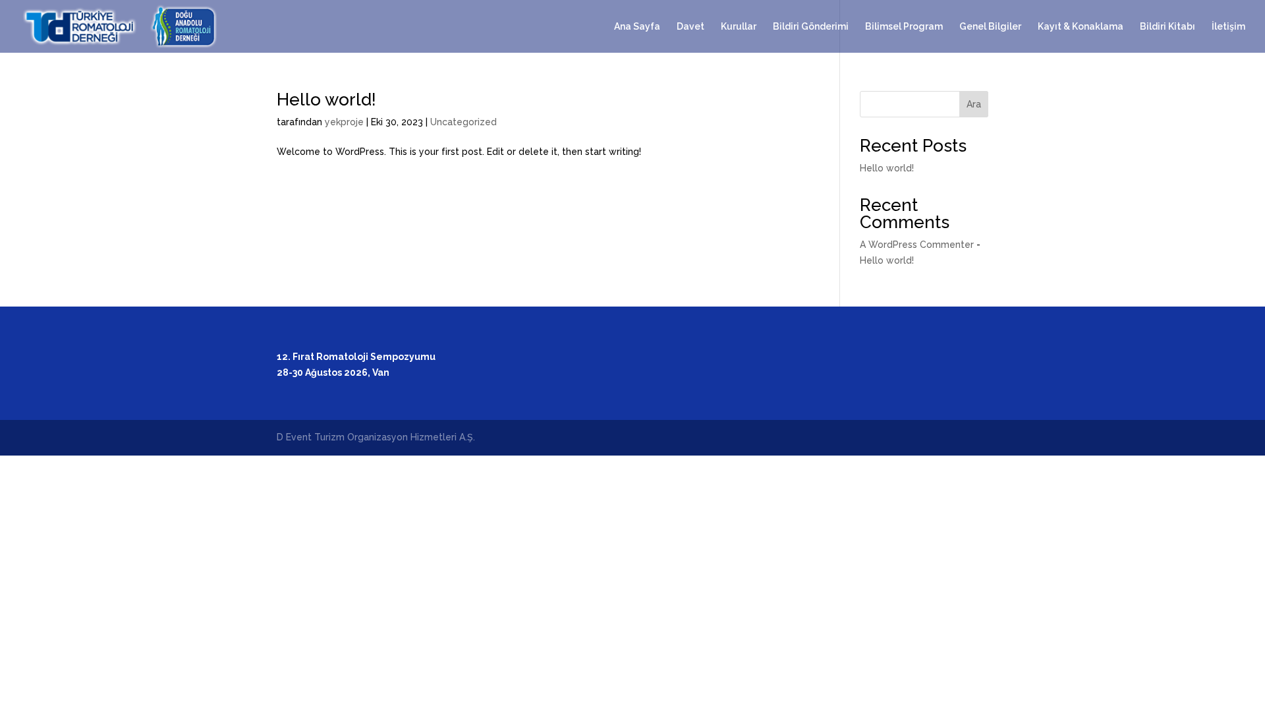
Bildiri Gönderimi (811, 27)
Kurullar (738, 27)
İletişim (1228, 27)
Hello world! (326, 99)
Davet (690, 27)
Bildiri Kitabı (1167, 27)
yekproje (344, 122)
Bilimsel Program (904, 27)
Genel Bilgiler (990, 27)
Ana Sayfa (637, 27)
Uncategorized (463, 122)
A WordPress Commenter (917, 244)
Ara (974, 104)
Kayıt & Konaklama (1080, 27)
